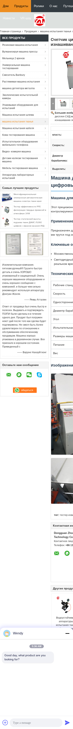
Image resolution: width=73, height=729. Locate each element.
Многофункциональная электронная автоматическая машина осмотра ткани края (28, 197)
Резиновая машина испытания (20, 45)
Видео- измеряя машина (16, 151)
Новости (9, 18)
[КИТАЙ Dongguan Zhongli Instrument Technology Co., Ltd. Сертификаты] (13, 244)
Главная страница (10, 31)
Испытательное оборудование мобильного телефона (20, 143)
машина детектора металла (18, 88)
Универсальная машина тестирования (16, 67)
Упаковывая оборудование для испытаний (20, 107)
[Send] (67, 722)
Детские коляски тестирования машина (20, 160)
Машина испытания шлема (18, 114)
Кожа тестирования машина (18, 135)
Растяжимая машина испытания (21, 81)
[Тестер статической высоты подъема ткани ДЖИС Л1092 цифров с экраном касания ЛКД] (7, 221)
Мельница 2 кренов (13, 58)
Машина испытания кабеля (18, 128)
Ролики (39, 6)
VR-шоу (25, 18)
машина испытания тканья (55, 31)
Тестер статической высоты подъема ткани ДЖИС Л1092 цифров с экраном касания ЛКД (29, 222)
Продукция (30, 31)
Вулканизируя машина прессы (20, 51)
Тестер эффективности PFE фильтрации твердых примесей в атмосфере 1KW (30, 210)
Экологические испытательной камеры (20, 97)
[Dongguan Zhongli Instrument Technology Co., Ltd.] (39, 20)
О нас (53, 6)
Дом (6, 6)
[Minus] (67, 633)
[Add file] (5, 722)
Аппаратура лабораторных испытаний (18, 176)
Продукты (21, 6)
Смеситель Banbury (13, 75)
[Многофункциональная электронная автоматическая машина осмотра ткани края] (6, 197)
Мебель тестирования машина (20, 168)
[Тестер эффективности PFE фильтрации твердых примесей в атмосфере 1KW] (6, 209)
